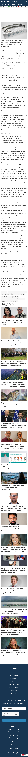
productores (6, 294)
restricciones (21, 292)
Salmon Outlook (14, 684)
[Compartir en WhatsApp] (19, 80)
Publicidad (14, 681)
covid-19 (4, 301)
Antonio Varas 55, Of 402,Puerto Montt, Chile (14, 752)
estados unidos (7, 299)
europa (15, 296)
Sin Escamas (17, 4)
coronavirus (13, 301)
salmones (12, 292)
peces (14, 294)
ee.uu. (22, 299)
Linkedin (14, 693)
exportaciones (6, 296)
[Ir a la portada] (12, 2)
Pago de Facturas (14, 687)
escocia (4, 292)
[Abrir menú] (26, 1)
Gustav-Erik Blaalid (14, 732)
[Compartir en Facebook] (9, 80)
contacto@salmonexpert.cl (14, 744)
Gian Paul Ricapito (14, 738)
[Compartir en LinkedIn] (14, 80)
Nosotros (23, 4)
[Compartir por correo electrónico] (16, 80)
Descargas (14, 690)
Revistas (11, 4)
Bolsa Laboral (5, 4)
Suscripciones (14, 678)
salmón (16, 299)
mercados (21, 294)
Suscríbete (14, 720)
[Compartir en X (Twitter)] (11, 80)
